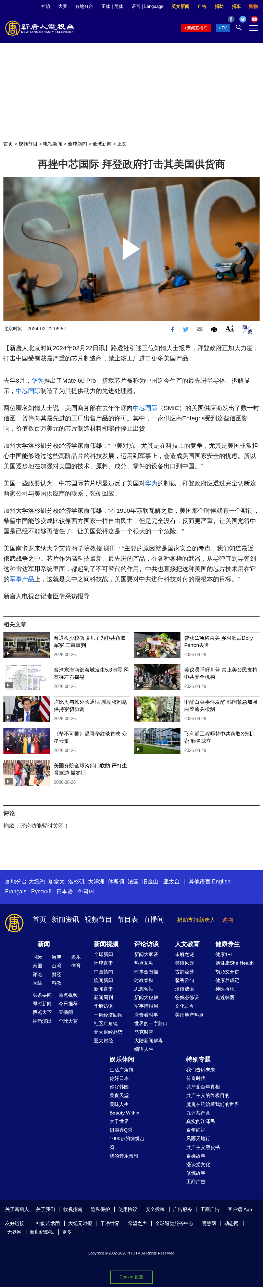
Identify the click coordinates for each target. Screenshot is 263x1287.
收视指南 (73, 1209)
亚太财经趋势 (108, 1032)
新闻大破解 (146, 997)
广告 (202, 6)
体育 (76, 965)
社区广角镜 (106, 1023)
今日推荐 (68, 1003)
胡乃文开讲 (227, 971)
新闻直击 (103, 989)
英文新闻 (180, 6)
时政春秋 (143, 980)
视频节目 (28, 143)
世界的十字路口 (151, 1023)
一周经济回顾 (108, 1015)
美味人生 (119, 1104)
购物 (253, 6)
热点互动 (143, 963)
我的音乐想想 (124, 1156)
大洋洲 (96, 881)
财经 (56, 974)
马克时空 (143, 1032)
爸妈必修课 (187, 997)
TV (224, 28)
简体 (118, 6)
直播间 (153, 919)
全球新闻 (77, 143)
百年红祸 (195, 1130)
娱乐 (76, 957)
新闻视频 (106, 944)
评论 (37, 974)
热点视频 (68, 995)
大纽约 (36, 881)
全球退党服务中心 (174, 1223)
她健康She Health (234, 963)
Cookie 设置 (131, 1276)
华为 (38, 380)
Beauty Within (124, 1113)
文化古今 (184, 1006)
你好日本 (119, 1078)
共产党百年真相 (203, 1087)
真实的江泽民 (200, 1121)
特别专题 (198, 1059)
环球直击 (103, 963)
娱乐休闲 (122, 1059)
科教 (56, 983)
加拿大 (56, 881)
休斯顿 (116, 881)
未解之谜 (184, 954)
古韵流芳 (184, 971)
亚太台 (171, 881)
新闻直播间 (197, 28)
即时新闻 (42, 1003)
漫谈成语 (184, 989)
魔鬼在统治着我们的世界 (212, 1104)
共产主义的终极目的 (207, 1095)
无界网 (14, 1232)
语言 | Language (147, 6)
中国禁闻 (103, 971)
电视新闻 (52, 143)
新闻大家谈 (146, 954)
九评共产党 (198, 1113)
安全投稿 (155, 1209)
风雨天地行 (198, 1138)
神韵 (45, 6)
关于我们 (45, 1209)
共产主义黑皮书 (203, 1147)
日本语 (65, 891)
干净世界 (110, 1223)
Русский (41, 891)
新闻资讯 (65, 919)
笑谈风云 (184, 963)
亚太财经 (103, 1040)
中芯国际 (28, 390)
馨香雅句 (184, 980)
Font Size (230, 328)
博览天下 (42, 1012)
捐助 (219, 6)
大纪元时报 (80, 1223)
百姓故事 (195, 1156)
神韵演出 (42, 1021)
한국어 (86, 891)
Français (15, 891)
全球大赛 (68, 1021)
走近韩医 (225, 997)
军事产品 (22, 579)
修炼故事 (195, 1173)
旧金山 (150, 881)
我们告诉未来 (200, 1069)
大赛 (62, 6)
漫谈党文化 (198, 1164)
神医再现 (225, 989)
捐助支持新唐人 (196, 920)
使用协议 (127, 1209)
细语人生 (143, 1049)
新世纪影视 (42, 1232)
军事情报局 (146, 1006)
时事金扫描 (146, 971)
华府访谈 (103, 1006)
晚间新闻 (103, 980)
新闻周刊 (103, 997)
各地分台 (84, 6)
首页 (8, 143)
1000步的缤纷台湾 (127, 1143)
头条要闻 (42, 995)
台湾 (56, 965)
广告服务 (182, 1209)
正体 (105, 6)
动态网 (231, 1223)
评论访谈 (146, 944)
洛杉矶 (76, 881)
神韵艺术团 (48, 1223)
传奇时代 (195, 1078)
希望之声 (137, 1223)
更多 (67, 1232)
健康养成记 (227, 980)
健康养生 (227, 944)
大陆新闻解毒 (148, 1040)
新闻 (44, 944)
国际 (37, 957)
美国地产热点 (189, 1015)
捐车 (236, 6)
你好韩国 (119, 1087)
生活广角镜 (122, 1069)
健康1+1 (224, 954)
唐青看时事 (146, 1015)
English (221, 881)
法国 (133, 881)
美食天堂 (119, 1095)
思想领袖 (143, 989)
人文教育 (187, 944)
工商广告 (195, 1181)
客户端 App (240, 1209)
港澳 (56, 957)
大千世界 (119, 1121)
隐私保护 (100, 1209)
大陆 (37, 983)
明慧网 (209, 1223)
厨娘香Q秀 (121, 1130)
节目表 (127, 919)
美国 (37, 965)
